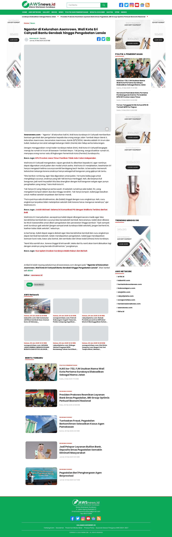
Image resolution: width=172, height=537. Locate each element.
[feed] (147, 6)
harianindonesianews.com (130, 284)
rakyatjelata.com (126, 296)
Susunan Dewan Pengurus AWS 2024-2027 (112, 528)
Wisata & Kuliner (97, 12)
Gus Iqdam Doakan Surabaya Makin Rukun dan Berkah (61, 251)
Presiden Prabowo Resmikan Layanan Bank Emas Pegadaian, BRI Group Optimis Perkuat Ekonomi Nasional (93, 17)
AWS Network (35, 12)
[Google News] (142, 6)
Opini (117, 12)
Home (24, 12)
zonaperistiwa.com (126, 300)
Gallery (46, 12)
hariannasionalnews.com (129, 304)
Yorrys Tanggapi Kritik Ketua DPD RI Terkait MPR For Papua (132, 106)
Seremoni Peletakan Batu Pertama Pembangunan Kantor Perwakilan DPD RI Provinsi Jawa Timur (132, 94)
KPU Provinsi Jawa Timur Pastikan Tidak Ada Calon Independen (65, 158)
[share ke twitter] (104, 40)
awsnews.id (33, 38)
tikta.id (121, 311)
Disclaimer (60, 528)
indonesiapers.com (126, 288)
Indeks (124, 12)
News (61, 12)
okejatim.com (124, 292)
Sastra (109, 12)
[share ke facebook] (99, 40)
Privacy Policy (89, 528)
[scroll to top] (166, 524)
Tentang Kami (49, 528)
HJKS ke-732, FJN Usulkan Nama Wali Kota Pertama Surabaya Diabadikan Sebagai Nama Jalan (131, 82)
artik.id (121, 276)
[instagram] (132, 6)
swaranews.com (125, 308)
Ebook (54, 12)
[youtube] (137, 6)
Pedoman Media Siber (73, 528)
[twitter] (127, 6)
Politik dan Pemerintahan (76, 12)
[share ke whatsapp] (108, 40)
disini (30, 270)
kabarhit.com (124, 280)
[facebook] (121, 6)
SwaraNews (39, 284)
